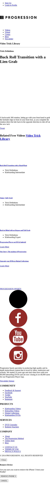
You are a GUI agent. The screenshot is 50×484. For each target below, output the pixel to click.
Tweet (2, 128)
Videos (7, 30)
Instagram (8, 399)
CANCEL (4, 481)
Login (11, 5)
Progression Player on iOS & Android (13, 242)
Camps (7, 34)
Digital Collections (12, 413)
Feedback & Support (13, 390)
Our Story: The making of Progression (13, 252)
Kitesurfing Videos (12, 411)
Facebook (8, 393)
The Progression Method (14, 438)
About (7, 436)
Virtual (7, 32)
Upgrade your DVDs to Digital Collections (14, 261)
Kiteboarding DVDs (13, 415)
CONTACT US (11, 447)
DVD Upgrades (11, 425)
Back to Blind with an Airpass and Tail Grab (15, 230)
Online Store (10, 441)
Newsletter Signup (7, 381)
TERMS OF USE (12, 449)
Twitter (7, 395)
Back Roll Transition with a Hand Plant (13, 165)
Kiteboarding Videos (13, 409)
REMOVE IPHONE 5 (8, 476)
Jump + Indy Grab (6, 198)
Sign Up (8, 3)
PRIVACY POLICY (13, 451)
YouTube (8, 397)
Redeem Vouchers (12, 427)
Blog (7, 37)
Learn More (4, 247)
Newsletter (9, 39)
